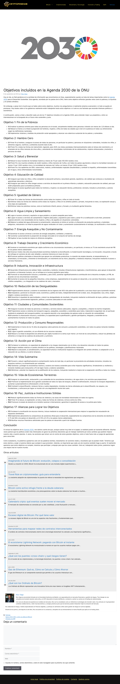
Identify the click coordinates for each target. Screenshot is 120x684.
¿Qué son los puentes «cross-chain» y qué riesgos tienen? (37, 556)
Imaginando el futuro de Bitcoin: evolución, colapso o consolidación (42, 461)
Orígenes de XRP (10, 619)
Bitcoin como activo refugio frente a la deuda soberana (36, 488)
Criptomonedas (61, 5)
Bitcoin (48, 5)
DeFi (104, 5)
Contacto (74, 679)
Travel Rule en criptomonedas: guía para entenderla (34, 474)
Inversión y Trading (94, 5)
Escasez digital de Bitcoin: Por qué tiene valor (31, 515)
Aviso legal (34, 679)
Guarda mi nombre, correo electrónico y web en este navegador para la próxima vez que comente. (40, 663)
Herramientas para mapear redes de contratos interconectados (40, 528)
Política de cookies (62, 679)
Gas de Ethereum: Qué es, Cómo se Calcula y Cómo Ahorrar (38, 569)
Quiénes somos (84, 679)
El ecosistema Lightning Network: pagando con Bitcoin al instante (41, 542)
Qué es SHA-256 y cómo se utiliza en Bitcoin (19, 617)
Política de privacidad (47, 679)
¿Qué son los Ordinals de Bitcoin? (25, 583)
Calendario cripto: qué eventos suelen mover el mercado (36, 501)
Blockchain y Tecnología (76, 5)
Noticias (112, 5)
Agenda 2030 (29, 430)
